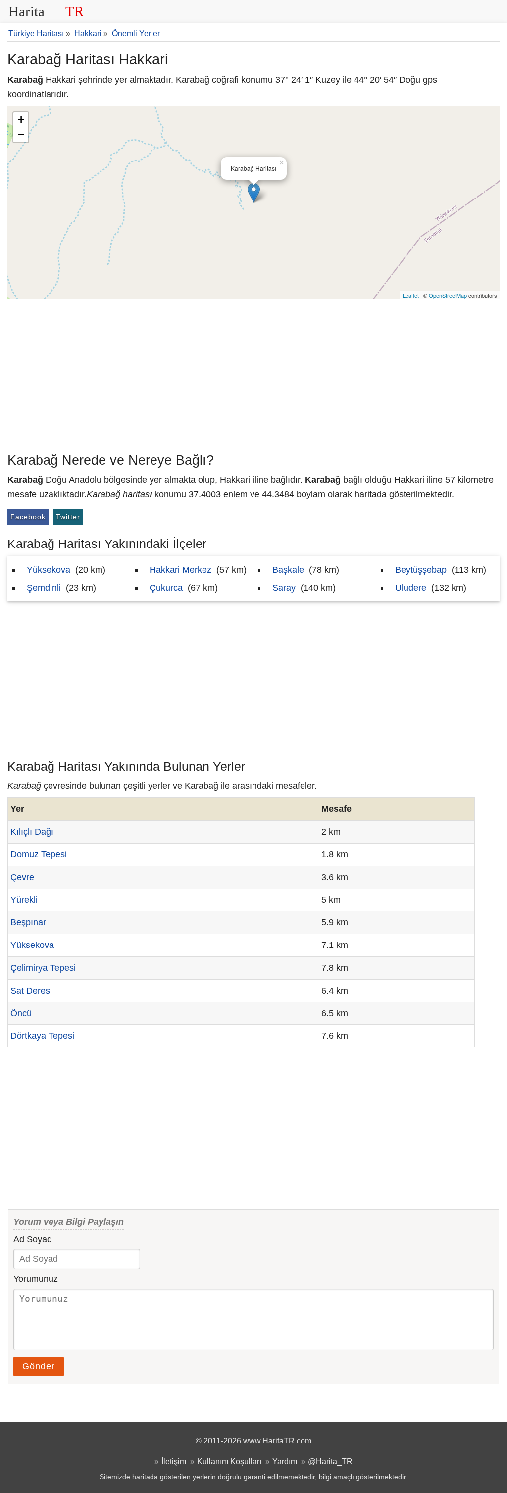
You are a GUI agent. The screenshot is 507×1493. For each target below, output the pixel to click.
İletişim (173, 1461)
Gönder (38, 1366)
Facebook (28, 517)
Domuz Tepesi (38, 854)
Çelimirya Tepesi (43, 968)
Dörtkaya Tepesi (42, 1036)
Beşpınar (28, 922)
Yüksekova (48, 570)
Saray (284, 588)
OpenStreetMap (448, 295)
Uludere (410, 588)
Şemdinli (44, 588)
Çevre (22, 877)
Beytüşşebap (421, 570)
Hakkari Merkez (180, 570)
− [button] (21, 134)
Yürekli (24, 900)
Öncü (21, 1013)
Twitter (68, 517)
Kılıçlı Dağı (31, 832)
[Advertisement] (253, 373)
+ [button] (21, 119)
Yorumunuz (35, 1279)
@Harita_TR (330, 1461)
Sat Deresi (31, 990)
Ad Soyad (32, 1239)
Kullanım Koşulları (229, 1461)
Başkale (288, 570)
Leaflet (411, 295)
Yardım (284, 1461)
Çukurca (166, 588)
